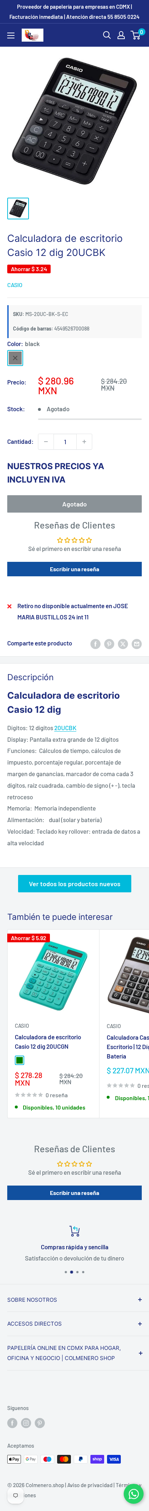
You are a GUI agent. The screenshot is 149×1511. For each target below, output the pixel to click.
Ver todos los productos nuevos (74, 884)
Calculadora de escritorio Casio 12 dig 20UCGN (48, 1041)
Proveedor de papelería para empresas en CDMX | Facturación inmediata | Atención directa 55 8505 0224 (74, 11)
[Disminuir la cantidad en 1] (46, 441)
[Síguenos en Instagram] (26, 1422)
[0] (135, 35)
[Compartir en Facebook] (95, 643)
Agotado (74, 504)
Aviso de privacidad (89, 1485)
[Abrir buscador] (107, 35)
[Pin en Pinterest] (109, 643)
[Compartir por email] (137, 643)
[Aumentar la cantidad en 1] (84, 441)
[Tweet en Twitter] (123, 643)
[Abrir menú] (10, 35)
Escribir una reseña (74, 568)
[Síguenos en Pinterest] (40, 1422)
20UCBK (65, 727)
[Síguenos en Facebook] (12, 1422)
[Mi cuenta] (121, 35)
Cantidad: (20, 441)
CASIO (14, 284)
